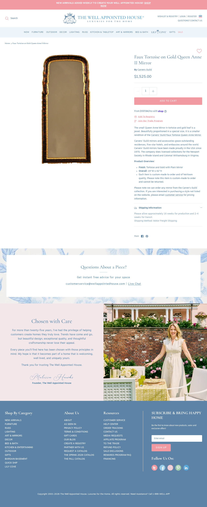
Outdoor (10, 451)
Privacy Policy (73, 428)
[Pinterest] (178, 468)
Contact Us (110, 432)
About (68, 420)
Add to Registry (146, 117)
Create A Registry (75, 443)
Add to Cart (168, 101)
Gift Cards (70, 436)
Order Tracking (113, 428)
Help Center (111, 424)
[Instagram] (170, 468)
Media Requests (113, 436)
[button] (200, 16)
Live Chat (134, 284)
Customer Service (114, 420)
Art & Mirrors (13, 436)
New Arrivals (13, 420)
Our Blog (70, 440)
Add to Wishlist (199, 51)
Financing (109, 459)
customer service (174, 195)
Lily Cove (10, 467)
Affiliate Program (115, 440)
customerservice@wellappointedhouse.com (95, 284)
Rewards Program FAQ (117, 455)
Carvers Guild (145, 70)
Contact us (196, 21)
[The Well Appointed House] (103, 18)
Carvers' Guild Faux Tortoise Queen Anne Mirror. (176, 135)
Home (7, 43)
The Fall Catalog (74, 459)
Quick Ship (11, 463)
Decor (8, 440)
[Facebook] (162, 468)
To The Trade (111, 443)
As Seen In (70, 424)
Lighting (10, 432)
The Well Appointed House (73, 494)
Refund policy (112, 447)
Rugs (8, 428)
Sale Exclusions (113, 451)
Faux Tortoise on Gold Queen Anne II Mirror (30, 43)
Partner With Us (74, 447)
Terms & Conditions (76, 432)
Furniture (11, 424)
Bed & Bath (11, 443)
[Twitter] (154, 468)
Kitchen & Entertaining (19, 447)
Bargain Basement (16, 459)
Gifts (8, 455)
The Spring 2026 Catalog (79, 455)
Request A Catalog (75, 451)
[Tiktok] (186, 468)
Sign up (161, 447)
